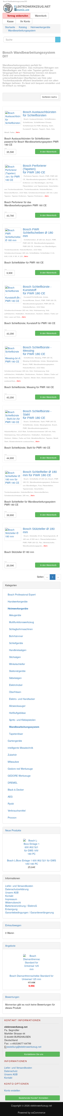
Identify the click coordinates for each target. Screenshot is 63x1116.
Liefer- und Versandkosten (19, 885)
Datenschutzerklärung (17, 889)
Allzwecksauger (17, 705)
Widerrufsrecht (13, 902)
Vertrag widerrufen (17, 15)
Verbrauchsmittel (17, 810)
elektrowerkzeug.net (41, 1105)
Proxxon (12, 817)
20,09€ (10, 565)
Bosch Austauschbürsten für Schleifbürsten (39, 113)
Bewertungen (12, 997)
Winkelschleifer (16, 664)
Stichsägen (14, 657)
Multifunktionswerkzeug (21, 622)
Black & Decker (16, 789)
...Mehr (17, 132)
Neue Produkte (13, 830)
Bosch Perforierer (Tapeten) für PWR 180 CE (34, 169)
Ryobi (11, 803)
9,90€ (10, 273)
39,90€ (10, 515)
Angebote (10, 945)
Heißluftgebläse (17, 712)
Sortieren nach (49, 96)
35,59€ (10, 152)
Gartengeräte (15, 740)
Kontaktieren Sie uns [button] (33, 1054)
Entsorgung (11, 909)
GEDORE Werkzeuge (19, 775)
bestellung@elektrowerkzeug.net (24, 1046)
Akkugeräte (14, 615)
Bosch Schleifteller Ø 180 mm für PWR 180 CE (40, 473)
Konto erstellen (12, 1090)
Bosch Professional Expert (22, 594)
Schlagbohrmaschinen (20, 629)
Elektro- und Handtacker (21, 699)
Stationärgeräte (17, 671)
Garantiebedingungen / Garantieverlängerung (29, 912)
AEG (10, 796)
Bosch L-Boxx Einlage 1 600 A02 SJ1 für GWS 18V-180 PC (31, 862)
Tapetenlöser (15, 733)
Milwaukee (13, 761)
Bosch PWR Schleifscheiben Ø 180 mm (38, 233)
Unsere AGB (11, 892)
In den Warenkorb (48, 151)
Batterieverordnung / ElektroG (21, 905)
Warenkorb (40, 15)
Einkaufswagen (13, 925)
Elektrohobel (15, 685)
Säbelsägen (15, 678)
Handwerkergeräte (18, 601)
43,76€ (10, 215)
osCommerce (38, 1112)
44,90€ (10, 458)
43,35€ (10, 333)
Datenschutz (10, 1071)
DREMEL (12, 782)
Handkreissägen (17, 650)
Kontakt (9, 895)
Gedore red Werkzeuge (20, 768)
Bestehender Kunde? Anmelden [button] (33, 1097)
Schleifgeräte (15, 643)
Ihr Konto (25, 21)
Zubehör (12, 754)
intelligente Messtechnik (20, 747)
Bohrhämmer (15, 636)
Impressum (11, 899)
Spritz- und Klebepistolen (22, 719)
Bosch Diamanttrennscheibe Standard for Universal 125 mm (31, 977)
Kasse (10, 21)
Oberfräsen (14, 692)
